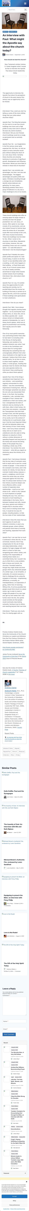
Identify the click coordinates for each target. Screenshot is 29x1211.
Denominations (15, 1129)
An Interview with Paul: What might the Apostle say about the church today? (13, 739)
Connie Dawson (17, 1087)
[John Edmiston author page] (5, 936)
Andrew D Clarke (8, 748)
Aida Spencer (16, 1147)
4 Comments (7, 905)
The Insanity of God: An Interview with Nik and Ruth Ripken (13, 826)
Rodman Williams (11, 969)
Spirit (12, 1077)
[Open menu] (25, 3)
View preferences (14, 1205)
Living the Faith (14, 1047)
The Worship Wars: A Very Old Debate (17, 1053)
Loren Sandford (11, 868)
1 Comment (18, 971)
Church (14, 751)
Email (5, 1029)
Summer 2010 (13, 31)
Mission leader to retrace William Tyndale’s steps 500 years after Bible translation (17, 1160)
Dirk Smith (15, 1123)
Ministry (5, 31)
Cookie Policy (6, 1208)
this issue (11, 674)
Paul (12, 755)
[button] (26, 1181)
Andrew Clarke (9, 54)
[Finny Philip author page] (5, 903)
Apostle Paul (6, 751)
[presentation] (14, 780)
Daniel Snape (16, 1073)
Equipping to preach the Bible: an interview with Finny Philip (13, 897)
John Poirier (10, 797)
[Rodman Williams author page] (5, 969)
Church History (14, 1106)
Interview (6, 755)
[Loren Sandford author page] (5, 868)
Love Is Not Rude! (11, 933)
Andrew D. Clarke (10, 691)
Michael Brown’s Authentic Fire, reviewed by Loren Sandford (14, 862)
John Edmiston (10, 936)
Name (5, 1021)
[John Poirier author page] (5, 797)
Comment (6, 995)
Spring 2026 (22, 1137)
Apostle (17, 748)
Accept (14, 1196)
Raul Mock (15, 1168)
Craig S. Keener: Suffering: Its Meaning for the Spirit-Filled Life (18, 1141)
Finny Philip (10, 903)
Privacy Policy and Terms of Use (17, 1208)
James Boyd (16, 1059)
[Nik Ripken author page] (5, 832)
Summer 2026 (14, 1050)
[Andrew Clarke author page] (4, 55)
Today (18, 755)
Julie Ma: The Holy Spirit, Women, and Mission (17, 1081)
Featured (21, 751)
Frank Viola (16, 1102)
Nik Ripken (9, 832)
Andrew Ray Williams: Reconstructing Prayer (18, 1068)
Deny (14, 1200)
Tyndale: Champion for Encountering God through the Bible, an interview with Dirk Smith (18, 1115)
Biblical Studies (14, 1091)
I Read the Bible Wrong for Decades (18, 1097)
